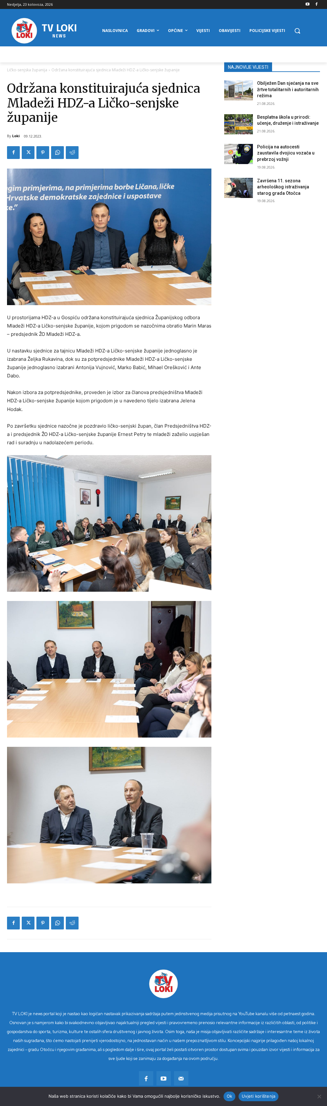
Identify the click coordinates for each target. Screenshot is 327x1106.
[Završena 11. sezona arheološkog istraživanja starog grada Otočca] (238, 188)
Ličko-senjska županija (27, 70)
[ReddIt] (72, 152)
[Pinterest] (42, 152)
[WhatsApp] (57, 152)
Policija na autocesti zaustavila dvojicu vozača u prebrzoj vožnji (286, 153)
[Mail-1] (181, 1078)
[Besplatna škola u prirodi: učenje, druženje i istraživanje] (238, 124)
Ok (229, 1096)
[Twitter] (28, 152)
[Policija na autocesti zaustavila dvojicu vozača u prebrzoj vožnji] (238, 154)
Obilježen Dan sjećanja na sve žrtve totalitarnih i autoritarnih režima (288, 89)
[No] (319, 1096)
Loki (16, 135)
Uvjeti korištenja (258, 1096)
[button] (297, 30)
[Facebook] (316, 4)
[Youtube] (307, 4)
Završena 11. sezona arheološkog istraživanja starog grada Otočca (283, 187)
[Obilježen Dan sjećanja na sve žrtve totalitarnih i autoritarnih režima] (238, 90)
